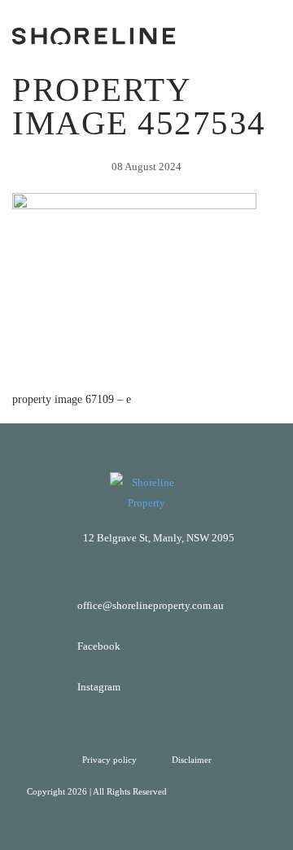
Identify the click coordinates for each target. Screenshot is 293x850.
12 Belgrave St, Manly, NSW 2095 (158, 538)
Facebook (98, 646)
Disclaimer (192, 760)
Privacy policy (110, 760)
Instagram (98, 687)
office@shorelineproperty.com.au (150, 605)
